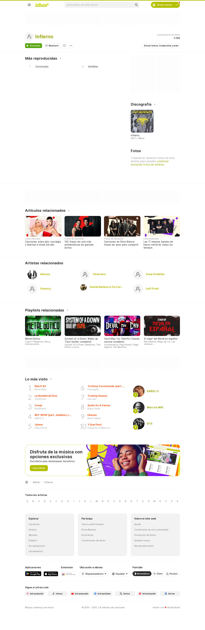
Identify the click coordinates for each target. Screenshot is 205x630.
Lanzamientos (36, 551)
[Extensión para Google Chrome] (69, 573)
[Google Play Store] (33, 573)
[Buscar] (136, 5)
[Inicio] (26, 482)
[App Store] (51, 573)
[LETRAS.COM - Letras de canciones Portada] (42, 5)
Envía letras (87, 535)
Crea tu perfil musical (92, 524)
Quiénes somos (142, 540)
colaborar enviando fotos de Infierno (150, 163)
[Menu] (29, 5)
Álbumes (33, 535)
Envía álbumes (88, 529)
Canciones (34, 524)
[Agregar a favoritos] (64, 45)
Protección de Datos (145, 535)
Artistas (33, 529)
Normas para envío (144, 546)
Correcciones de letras (93, 540)
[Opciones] (71, 45)
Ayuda (137, 524)
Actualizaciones (37, 546)
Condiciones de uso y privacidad (151, 529)
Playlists (33, 540)
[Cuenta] (177, 5)
